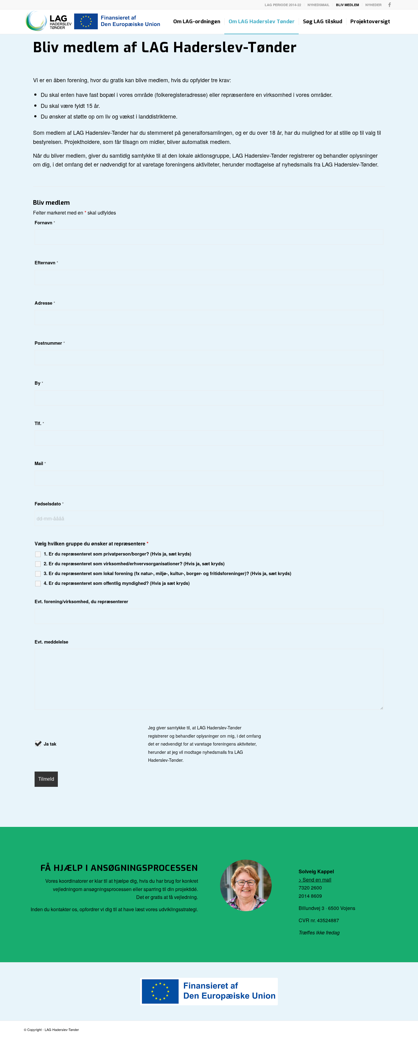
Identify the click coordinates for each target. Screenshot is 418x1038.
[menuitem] (283, 4)
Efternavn (46, 262)
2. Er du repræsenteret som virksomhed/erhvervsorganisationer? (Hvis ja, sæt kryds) (134, 563)
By (39, 383)
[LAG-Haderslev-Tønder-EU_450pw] (93, 21)
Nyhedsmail (319, 4)
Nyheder (373, 4)
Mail (40, 463)
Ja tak (50, 744)
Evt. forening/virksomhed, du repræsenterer (81, 601)
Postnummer (50, 342)
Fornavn (45, 222)
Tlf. (39, 423)
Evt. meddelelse (51, 641)
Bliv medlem (347, 4)
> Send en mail (315, 879)
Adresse (45, 302)
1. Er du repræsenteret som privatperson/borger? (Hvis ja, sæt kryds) (117, 554)
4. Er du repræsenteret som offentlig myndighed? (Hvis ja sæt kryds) (117, 583)
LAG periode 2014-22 (283, 4)
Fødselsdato (49, 503)
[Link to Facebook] (389, 4)
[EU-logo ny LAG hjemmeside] (209, 991)
